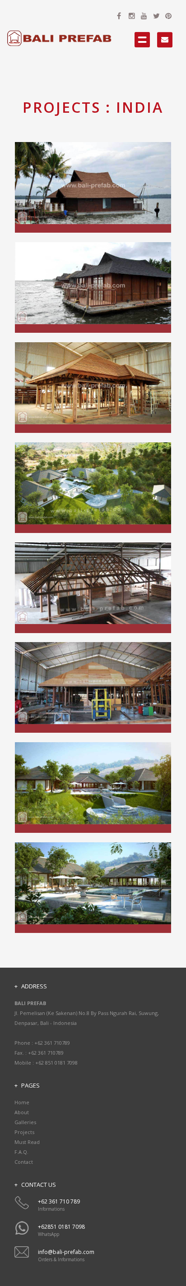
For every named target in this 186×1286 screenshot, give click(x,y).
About (21, 1112)
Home (21, 1102)
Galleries (25, 1122)
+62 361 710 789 (59, 1201)
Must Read (27, 1142)
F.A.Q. (21, 1151)
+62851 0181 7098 (61, 1227)
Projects (24, 1132)
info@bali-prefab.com (66, 1252)
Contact (23, 1161)
